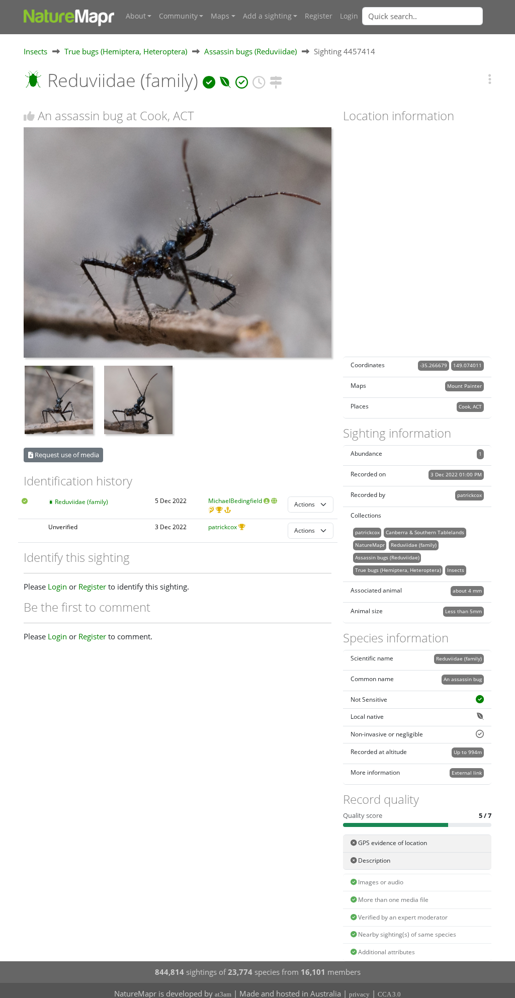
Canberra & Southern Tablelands (425, 532)
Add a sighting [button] (267, 16)
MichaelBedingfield (235, 500)
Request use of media (66, 454)
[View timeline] (258, 80)
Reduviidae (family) (81, 501)
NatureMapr (370, 544)
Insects (35, 51)
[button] (489, 79)
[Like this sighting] (29, 116)
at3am (223, 994)
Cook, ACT (470, 406)
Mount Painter (464, 385)
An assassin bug (463, 679)
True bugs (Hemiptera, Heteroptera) (125, 51)
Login (349, 16)
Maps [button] (220, 16)
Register (318, 16)
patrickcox (222, 527)
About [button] (136, 16)
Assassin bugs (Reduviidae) (250, 51)
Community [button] (178, 16)
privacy (359, 994)
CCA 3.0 (389, 994)
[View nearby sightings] (276, 80)
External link (467, 772)
